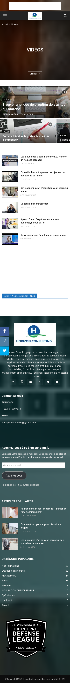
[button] (65, 15)
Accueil (5, 24)
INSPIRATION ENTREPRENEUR (18, 590)
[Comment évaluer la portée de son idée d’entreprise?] (28, 136)
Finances (6, 585)
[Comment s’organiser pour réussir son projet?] (10, 528)
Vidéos (6, 99)
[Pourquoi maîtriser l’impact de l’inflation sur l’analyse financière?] (10, 512)
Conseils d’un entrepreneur (35, 203)
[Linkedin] (30, 382)
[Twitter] (48, 382)
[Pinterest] (39, 382)
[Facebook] (13, 382)
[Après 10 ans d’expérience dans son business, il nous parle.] (10, 223)
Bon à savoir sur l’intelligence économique (43, 235)
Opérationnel (8, 595)
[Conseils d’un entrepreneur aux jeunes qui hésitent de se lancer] (10, 176)
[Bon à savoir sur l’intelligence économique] (10, 239)
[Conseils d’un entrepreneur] (10, 207)
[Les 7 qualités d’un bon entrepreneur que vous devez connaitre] (10, 544)
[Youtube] (57, 382)
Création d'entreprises (13, 570)
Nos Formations (10, 565)
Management (9, 575)
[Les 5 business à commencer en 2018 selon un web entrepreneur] (10, 160)
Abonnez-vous (14, 475)
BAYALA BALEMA (10, 114)
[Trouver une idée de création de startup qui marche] (35, 108)
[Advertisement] (35, 6)
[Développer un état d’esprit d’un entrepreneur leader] (10, 192)
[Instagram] (22, 382)
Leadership (7, 600)
